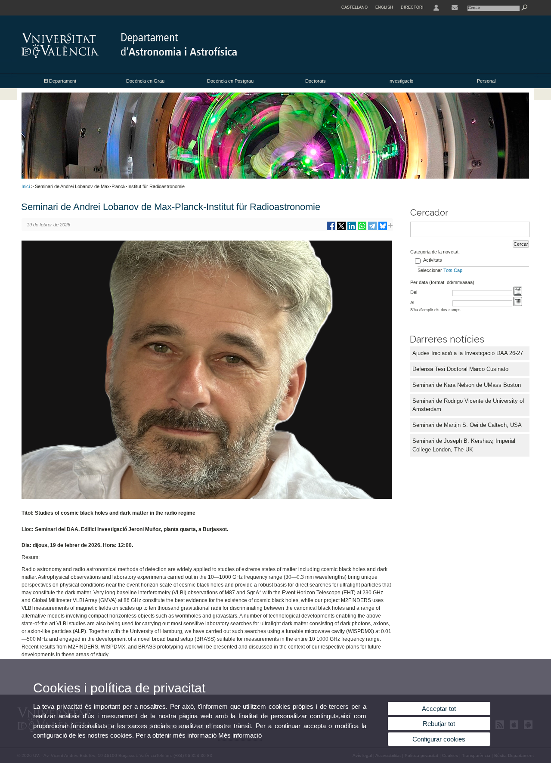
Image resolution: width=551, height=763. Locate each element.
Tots (447, 270)
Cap (458, 270)
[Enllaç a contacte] (455, 7)
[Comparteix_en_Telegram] (372, 229)
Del (413, 292)
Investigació (400, 80)
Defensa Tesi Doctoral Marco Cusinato (460, 369)
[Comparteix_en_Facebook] (331, 229)
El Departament (60, 80)
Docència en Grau (145, 80)
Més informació (240, 735)
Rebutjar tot (439, 723)
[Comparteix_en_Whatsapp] (362, 229)
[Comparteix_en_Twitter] (341, 229)
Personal (486, 80)
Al (412, 302)
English (384, 7)
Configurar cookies (438, 739)
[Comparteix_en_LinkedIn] (352, 229)
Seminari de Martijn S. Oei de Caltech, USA (467, 425)
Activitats (432, 260)
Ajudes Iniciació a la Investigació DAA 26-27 (467, 353)
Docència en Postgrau (230, 80)
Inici (26, 186)
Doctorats (315, 80)
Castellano (354, 7)
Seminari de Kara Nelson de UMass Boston (466, 385)
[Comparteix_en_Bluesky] (383, 229)
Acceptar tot (439, 708)
